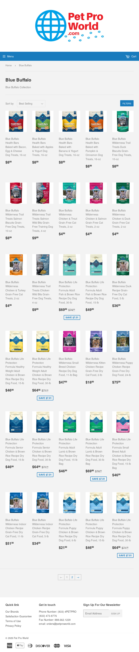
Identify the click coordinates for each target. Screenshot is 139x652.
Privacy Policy (13, 625)
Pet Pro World (21, 638)
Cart (133, 56)
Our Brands (12, 611)
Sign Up (115, 613)
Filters (127, 103)
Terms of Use (13, 621)
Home (8, 65)
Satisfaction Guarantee (18, 616)
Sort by (9, 103)
